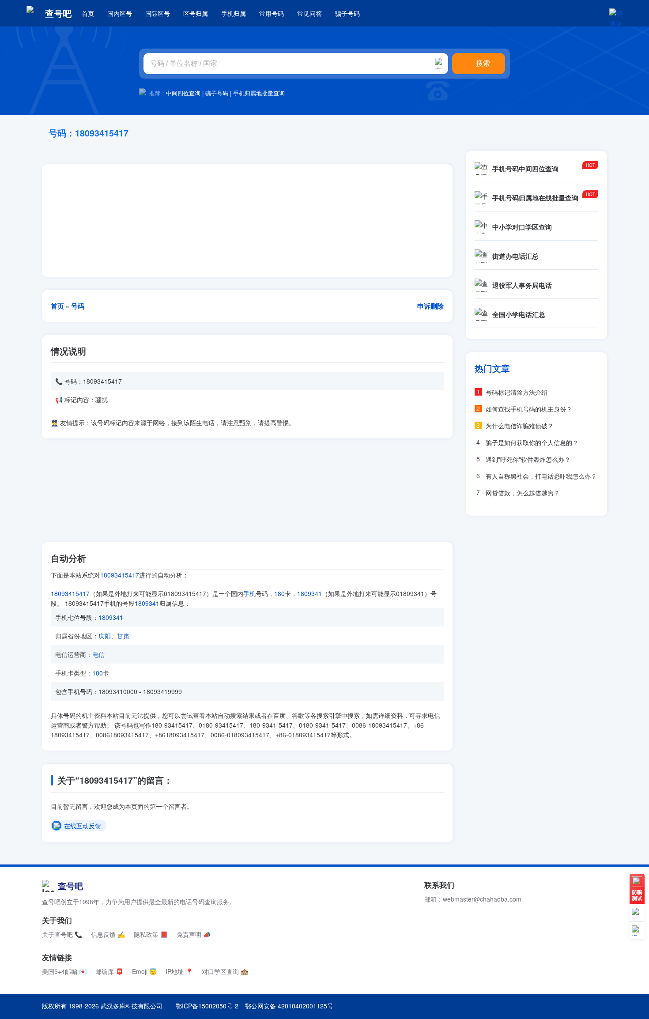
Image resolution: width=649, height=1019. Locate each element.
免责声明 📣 (194, 934)
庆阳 (104, 635)
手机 (249, 593)
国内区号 (119, 13)
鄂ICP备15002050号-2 (207, 1005)
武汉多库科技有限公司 (131, 1005)
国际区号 (157, 13)
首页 (88, 13)
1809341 (309, 593)
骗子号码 (347, 13)
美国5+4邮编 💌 (64, 971)
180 (279, 593)
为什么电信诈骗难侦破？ (520, 425)
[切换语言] (616, 13)
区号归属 (195, 13)
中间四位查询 (183, 93)
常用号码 (271, 13)
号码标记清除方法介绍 (516, 392)
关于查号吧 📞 (62, 934)
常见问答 (309, 13)
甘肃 (123, 635)
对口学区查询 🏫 (225, 971)
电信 (98, 654)
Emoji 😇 (144, 971)
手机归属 (233, 13)
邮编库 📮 (109, 971)
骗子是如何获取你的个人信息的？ (532, 442)
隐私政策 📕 (151, 934)
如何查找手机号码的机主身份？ (529, 408)
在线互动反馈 (82, 826)
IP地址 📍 (179, 971)
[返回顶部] (637, 931)
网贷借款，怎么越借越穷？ (523, 492)
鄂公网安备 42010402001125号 (289, 1005)
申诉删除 (430, 306)
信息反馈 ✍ (108, 934)
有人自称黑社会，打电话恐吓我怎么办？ (541, 476)
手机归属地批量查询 (259, 93)
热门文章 (492, 368)
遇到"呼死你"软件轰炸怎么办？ (528, 459)
